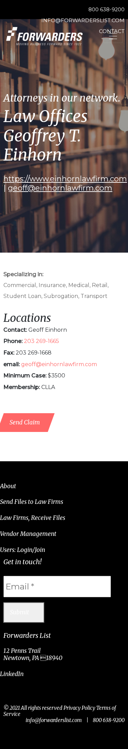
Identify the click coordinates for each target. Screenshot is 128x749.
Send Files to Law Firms (31, 502)
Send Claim (25, 422)
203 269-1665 (41, 341)
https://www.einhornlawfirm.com (65, 178)
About (8, 486)
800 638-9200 (106, 9)
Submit (19, 612)
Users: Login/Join (22, 550)
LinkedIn (12, 674)
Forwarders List (44, 36)
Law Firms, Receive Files (32, 518)
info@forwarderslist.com (54, 720)
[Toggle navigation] (113, 36)
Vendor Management (28, 534)
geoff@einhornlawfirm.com (60, 188)
